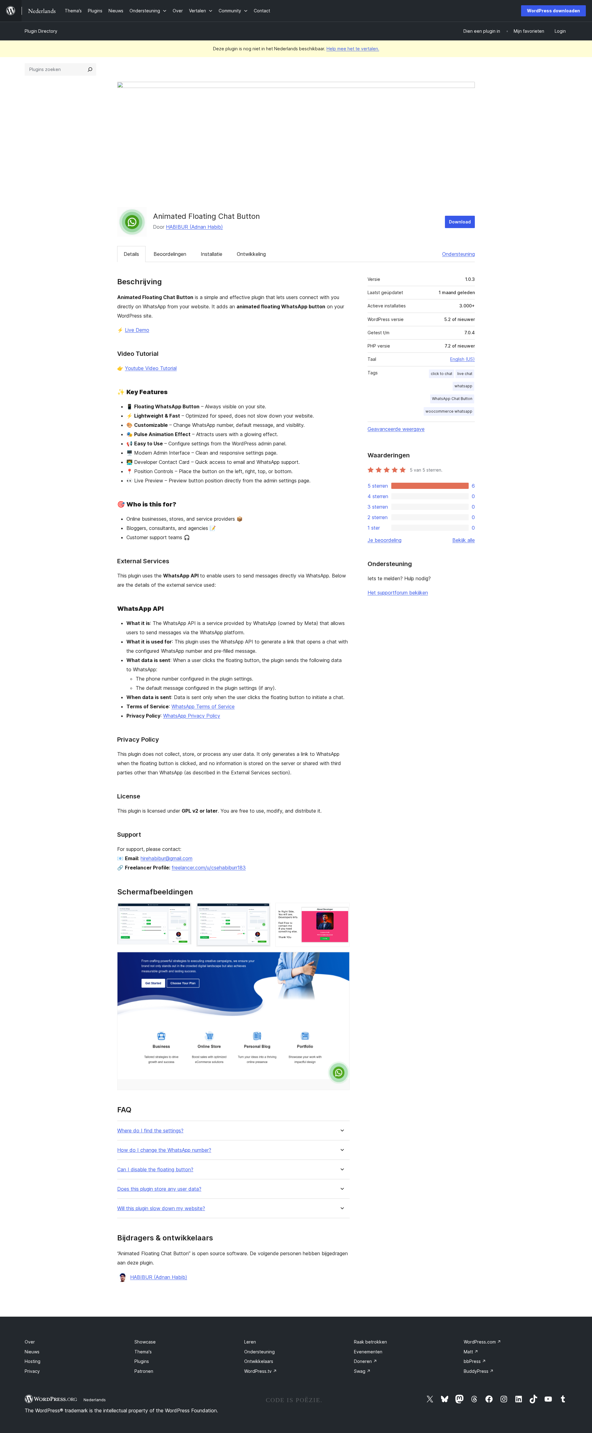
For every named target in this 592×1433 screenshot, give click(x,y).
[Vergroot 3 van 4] (341, 911)
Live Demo (137, 330)
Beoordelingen (170, 254)
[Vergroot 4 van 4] (341, 960)
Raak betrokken (370, 1341)
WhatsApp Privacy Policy (191, 716)
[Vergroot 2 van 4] (262, 911)
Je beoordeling (384, 540)
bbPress (475, 1361)
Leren (250, 1341)
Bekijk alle (463, 540)
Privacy (32, 1371)
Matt (471, 1351)
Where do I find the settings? (150, 1131)
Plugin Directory (41, 31)
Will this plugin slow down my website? (161, 1208)
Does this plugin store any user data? (159, 1189)
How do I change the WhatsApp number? (164, 1150)
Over (30, 1341)
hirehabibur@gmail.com (166, 858)
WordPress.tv (260, 1371)
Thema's (143, 1351)
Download (460, 221)
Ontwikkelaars (258, 1361)
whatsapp (463, 386)
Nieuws (32, 1351)
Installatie (211, 254)
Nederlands (95, 1399)
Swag (362, 1371)
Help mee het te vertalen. (353, 48)
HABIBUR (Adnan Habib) (194, 227)
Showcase (145, 1341)
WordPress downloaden (553, 10)
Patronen (143, 1371)
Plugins (141, 1361)
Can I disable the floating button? (155, 1170)
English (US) (462, 359)
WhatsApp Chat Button (452, 398)
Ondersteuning (458, 254)
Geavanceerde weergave (396, 429)
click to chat (441, 373)
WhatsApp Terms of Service (203, 706)
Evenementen (368, 1351)
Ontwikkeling (251, 254)
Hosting (32, 1361)
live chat (464, 373)
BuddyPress (479, 1371)
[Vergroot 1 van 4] (183, 911)
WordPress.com (482, 1341)
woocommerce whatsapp (449, 411)
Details (131, 254)
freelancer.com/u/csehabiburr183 (209, 867)
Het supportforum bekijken (398, 592)
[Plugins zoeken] (90, 69)
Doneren (365, 1361)
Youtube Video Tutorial (151, 368)
